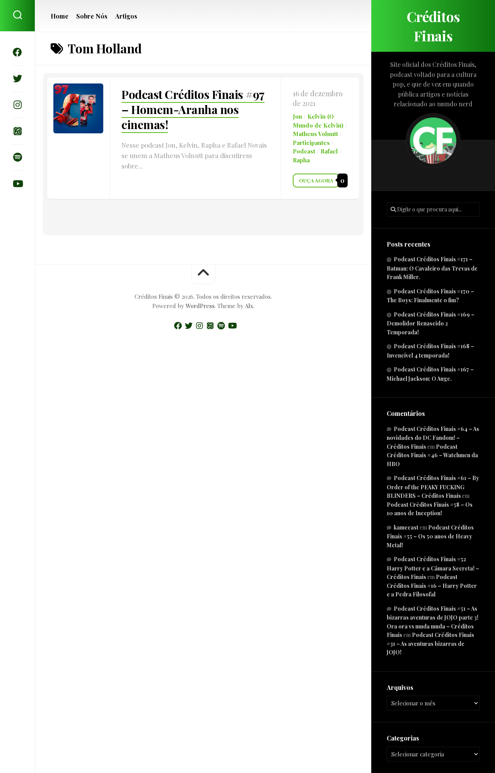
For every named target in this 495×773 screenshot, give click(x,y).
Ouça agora (316, 180)
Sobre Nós (92, 16)
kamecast (406, 527)
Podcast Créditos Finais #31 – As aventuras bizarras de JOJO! (430, 643)
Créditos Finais (433, 26)
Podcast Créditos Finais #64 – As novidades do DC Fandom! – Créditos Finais (433, 437)
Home (59, 16)
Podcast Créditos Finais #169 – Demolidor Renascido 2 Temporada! (431, 323)
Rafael (329, 151)
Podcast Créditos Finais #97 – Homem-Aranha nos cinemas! (193, 109)
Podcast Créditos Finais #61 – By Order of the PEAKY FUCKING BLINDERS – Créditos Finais (433, 486)
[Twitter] (17, 78)
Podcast (304, 151)
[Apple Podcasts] (17, 131)
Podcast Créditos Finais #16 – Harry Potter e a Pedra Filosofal (432, 585)
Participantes (311, 142)
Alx (249, 306)
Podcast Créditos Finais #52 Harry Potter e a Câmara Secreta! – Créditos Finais (433, 568)
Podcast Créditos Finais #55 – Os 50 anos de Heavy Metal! (430, 536)
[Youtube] (17, 183)
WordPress (200, 306)
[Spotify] (17, 157)
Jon (297, 116)
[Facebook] (17, 52)
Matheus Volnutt (315, 134)
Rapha (301, 160)
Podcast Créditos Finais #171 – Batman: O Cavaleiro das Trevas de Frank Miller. (432, 268)
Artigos (126, 16)
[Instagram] (17, 104)
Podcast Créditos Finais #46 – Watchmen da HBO (432, 455)
